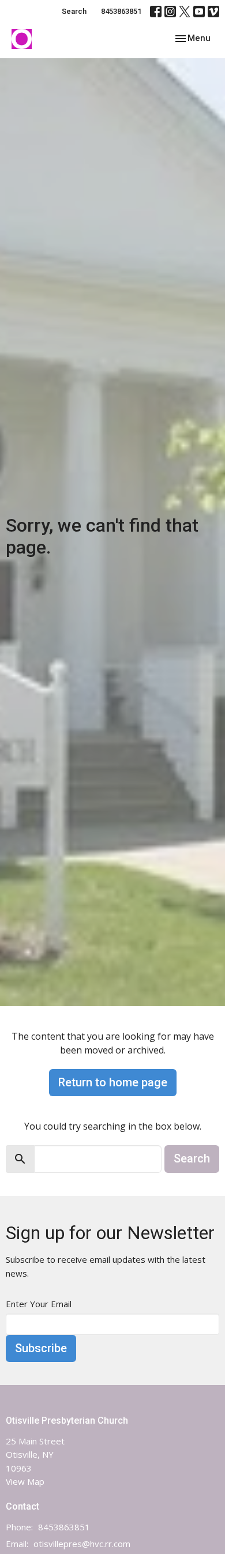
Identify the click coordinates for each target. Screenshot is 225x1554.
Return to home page (112, 1082)
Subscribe (41, 1348)
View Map (25, 1481)
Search (74, 11)
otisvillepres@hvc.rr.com (81, 1543)
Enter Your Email (39, 1304)
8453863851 (121, 11)
